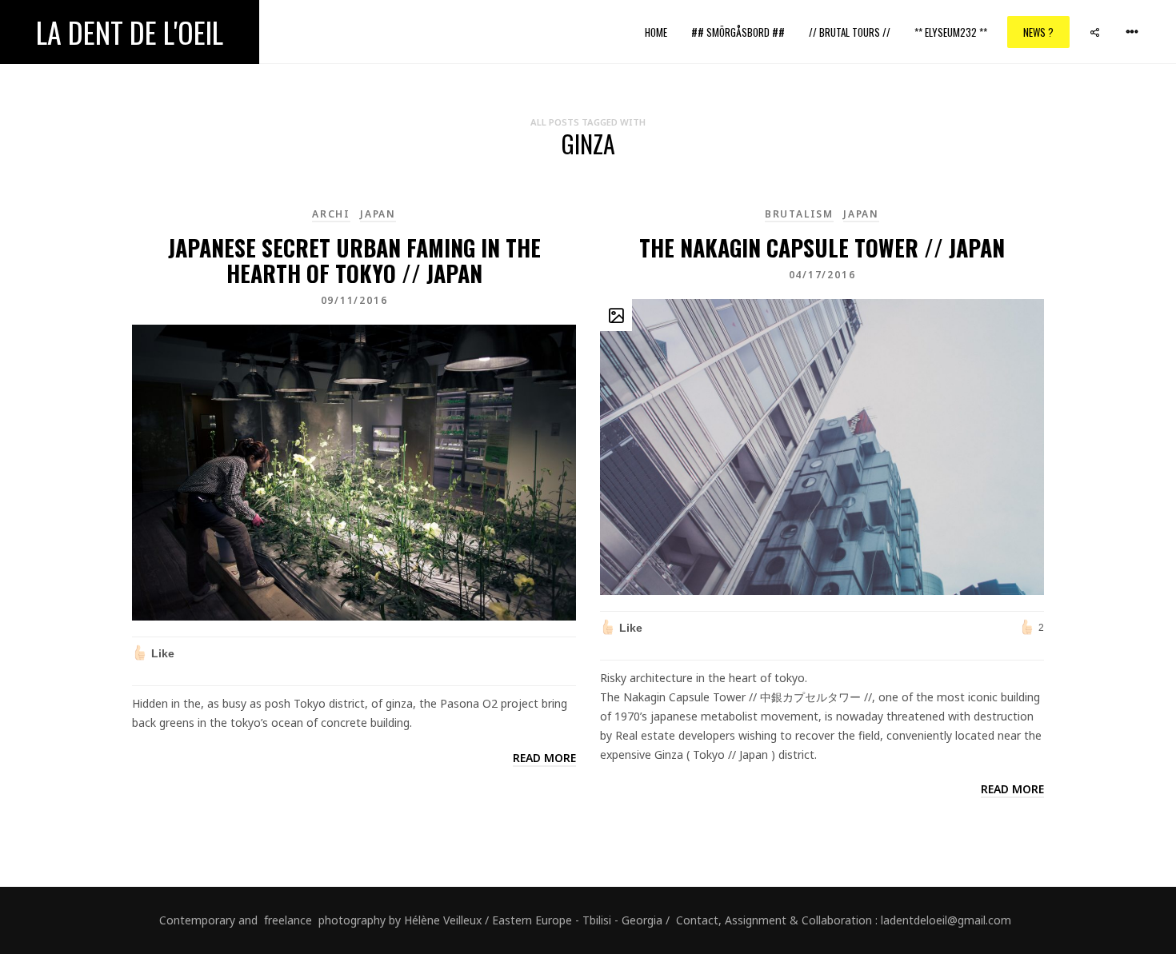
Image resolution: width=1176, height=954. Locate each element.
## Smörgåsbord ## (738, 32)
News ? (1038, 32)
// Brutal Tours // (849, 32)
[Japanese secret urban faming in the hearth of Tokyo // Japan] (354, 471)
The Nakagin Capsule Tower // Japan (822, 247)
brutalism (799, 214)
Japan (378, 214)
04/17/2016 (822, 274)
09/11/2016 (354, 300)
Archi (331, 214)
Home (656, 32)
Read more (544, 757)
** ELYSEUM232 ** (950, 32)
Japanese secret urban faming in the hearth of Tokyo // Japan (354, 260)
